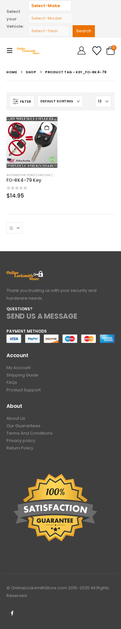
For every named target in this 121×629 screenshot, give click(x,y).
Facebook (12, 613)
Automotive (16, 175)
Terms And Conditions (29, 433)
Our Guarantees (23, 426)
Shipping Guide (22, 375)
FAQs (11, 382)
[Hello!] (81, 51)
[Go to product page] (31, 142)
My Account (18, 368)
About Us (15, 418)
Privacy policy (20, 441)
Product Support (23, 390)
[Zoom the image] (25, 274)
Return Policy (19, 448)
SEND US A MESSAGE (41, 316)
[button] (11, 50)
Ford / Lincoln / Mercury (47, 175)
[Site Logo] (30, 50)
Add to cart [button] (47, 127)
